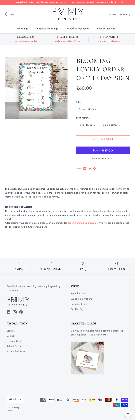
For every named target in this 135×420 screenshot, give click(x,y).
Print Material (83, 118)
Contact (10, 336)
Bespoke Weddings (47, 28)
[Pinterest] (21, 312)
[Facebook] (8, 312)
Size (78, 102)
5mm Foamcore (111, 125)
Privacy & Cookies (16, 351)
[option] (36, 88)
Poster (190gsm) (87, 125)
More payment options (103, 158)
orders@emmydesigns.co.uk (83, 223)
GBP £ (123, 2)
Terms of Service (15, 341)
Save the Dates (78, 293)
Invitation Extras (79, 304)
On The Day (77, 309)
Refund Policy (14, 346)
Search (10, 331)
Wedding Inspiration (78, 28)
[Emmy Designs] (67, 14)
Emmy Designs (13, 409)
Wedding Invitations (81, 299)
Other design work (106, 28)
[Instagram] (15, 312)
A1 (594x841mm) (88, 109)
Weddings (22, 28)
